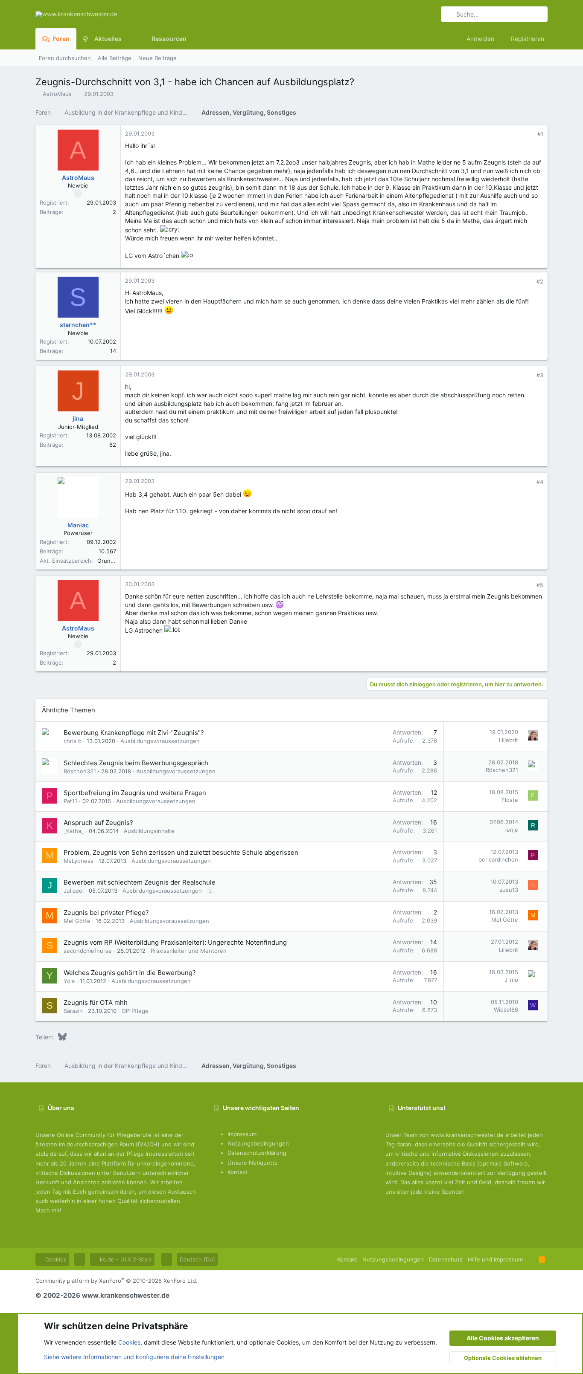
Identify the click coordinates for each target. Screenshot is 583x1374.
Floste (509, 799)
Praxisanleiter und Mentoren (189, 950)
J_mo (511, 979)
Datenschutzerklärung (256, 1152)
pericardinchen (498, 859)
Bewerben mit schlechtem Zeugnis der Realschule (140, 882)
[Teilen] (528, 134)
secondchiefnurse (88, 950)
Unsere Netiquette (252, 1162)
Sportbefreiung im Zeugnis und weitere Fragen (135, 793)
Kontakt (237, 1172)
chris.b (73, 741)
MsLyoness (78, 860)
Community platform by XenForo (116, 1280)
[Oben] (530, 1259)
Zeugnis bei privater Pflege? (106, 912)
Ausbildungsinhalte (149, 830)
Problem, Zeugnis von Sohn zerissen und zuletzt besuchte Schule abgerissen (181, 852)
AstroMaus (57, 93)
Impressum (242, 1134)
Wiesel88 (506, 1009)
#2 (539, 281)
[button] (128, 39)
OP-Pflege (135, 1010)
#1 (540, 133)
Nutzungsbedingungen (258, 1143)
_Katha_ (74, 830)
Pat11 (70, 801)
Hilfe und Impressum (495, 1259)
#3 (539, 375)
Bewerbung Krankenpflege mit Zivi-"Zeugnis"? (134, 733)
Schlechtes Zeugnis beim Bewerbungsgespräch (136, 763)
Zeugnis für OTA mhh (96, 1002)
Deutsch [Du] (197, 1259)
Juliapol (74, 890)
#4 (539, 481)
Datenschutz (446, 1259)
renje (511, 829)
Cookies (55, 1259)
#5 (539, 584)
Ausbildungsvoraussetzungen (160, 741)
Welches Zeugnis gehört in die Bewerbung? (130, 973)
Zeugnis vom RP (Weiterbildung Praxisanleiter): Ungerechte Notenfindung (175, 942)
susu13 (508, 889)
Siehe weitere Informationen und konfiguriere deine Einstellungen (134, 1356)
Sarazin (73, 1010)
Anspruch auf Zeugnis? (98, 823)
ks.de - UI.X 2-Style (125, 1259)
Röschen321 (80, 771)
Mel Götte (77, 920)
